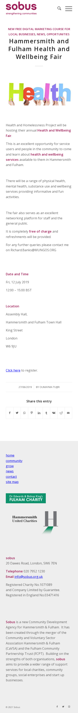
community (14, 461)
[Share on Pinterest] (31, 412)
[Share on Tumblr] (46, 412)
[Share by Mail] (68, 412)
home (10, 455)
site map (12, 482)
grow (10, 466)
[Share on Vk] (53, 412)
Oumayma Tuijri (50, 387)
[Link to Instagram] (69, 707)
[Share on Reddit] (61, 412)
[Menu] (66, 8)
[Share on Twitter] (17, 412)
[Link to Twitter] (63, 707)
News (41, 34)
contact (11, 476)
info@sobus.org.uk (28, 576)
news (10, 471)
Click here (13, 370)
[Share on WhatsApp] (24, 412)
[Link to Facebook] (57, 707)
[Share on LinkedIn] (39, 412)
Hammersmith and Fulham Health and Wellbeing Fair (39, 49)
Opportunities (58, 34)
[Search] (57, 8)
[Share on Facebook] (9, 412)
